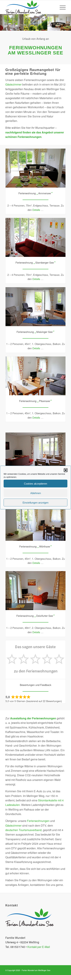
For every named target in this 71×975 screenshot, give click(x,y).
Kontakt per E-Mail (38, 947)
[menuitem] (61, 7)
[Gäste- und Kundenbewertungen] (35, 659)
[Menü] (61, 7)
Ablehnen (35, 492)
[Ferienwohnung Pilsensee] (35, 375)
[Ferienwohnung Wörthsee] (35, 521)
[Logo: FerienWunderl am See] (29, 7)
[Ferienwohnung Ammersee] (35, 168)
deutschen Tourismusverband (23, 830)
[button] (65, 470)
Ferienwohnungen (38, 821)
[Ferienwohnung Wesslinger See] (35, 452)
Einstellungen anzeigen (35, 502)
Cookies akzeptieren (35, 483)
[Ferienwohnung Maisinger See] (35, 306)
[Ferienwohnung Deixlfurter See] (35, 590)
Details (36, 210)
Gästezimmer (13, 84)
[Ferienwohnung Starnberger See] (35, 237)
